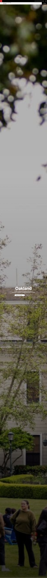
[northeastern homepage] (1, 3)
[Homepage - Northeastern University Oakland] (7, 3)
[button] (40, 3)
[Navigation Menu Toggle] (44, 3)
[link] (20, 295)
